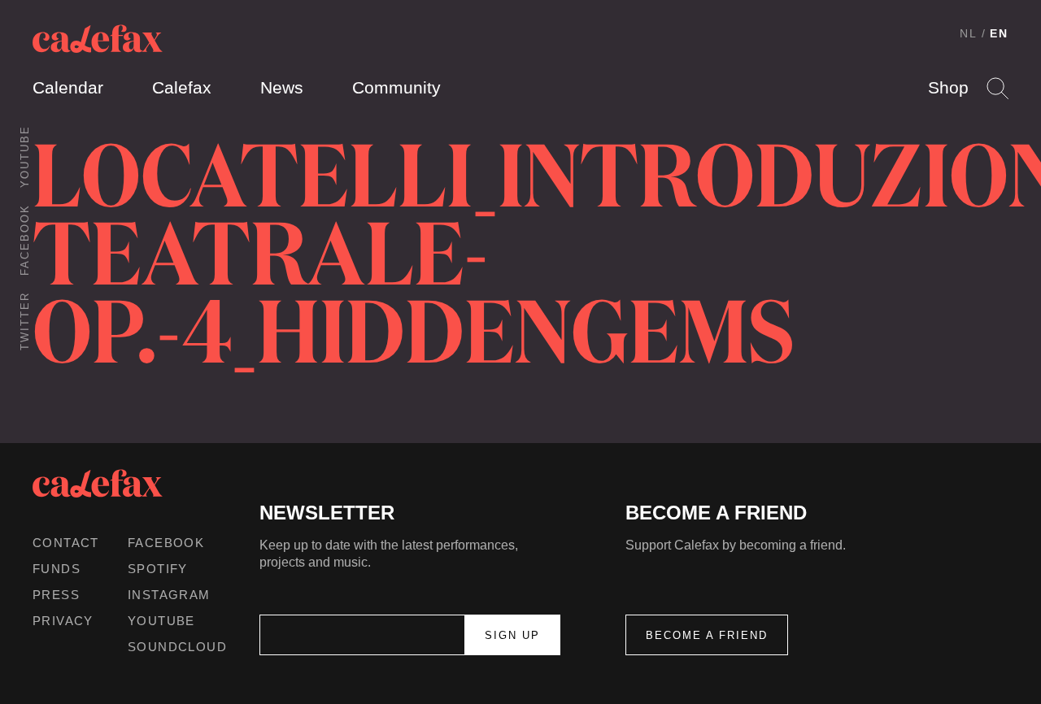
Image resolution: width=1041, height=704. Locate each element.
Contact (66, 543)
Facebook (25, 240)
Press (56, 595)
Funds (57, 569)
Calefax (181, 87)
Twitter (25, 321)
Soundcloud (177, 647)
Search (997, 88)
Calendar (68, 87)
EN (999, 33)
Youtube (25, 156)
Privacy (63, 621)
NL (969, 33)
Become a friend (707, 635)
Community (396, 87)
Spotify (158, 569)
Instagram (169, 595)
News (281, 87)
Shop (948, 87)
